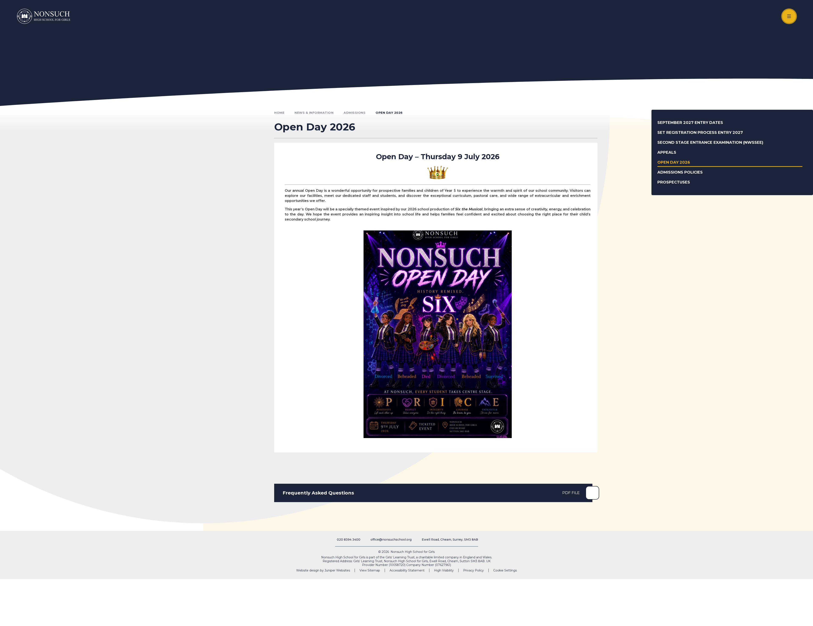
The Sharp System (787, 618)
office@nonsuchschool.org (391, 539)
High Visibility (444, 570)
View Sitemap (369, 570)
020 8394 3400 (348, 539)
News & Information (314, 113)
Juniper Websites (337, 570)
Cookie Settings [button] (505, 570)
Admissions (765, 618)
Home (279, 113)
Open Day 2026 (389, 113)
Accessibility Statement (407, 570)
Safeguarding (690, 618)
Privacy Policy (473, 570)
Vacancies (718, 618)
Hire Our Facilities (740, 618)
